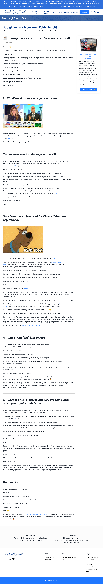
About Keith (74, 12)
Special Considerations (90, 563)
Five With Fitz (34, 12)
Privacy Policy (90, 559)
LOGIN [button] (84, 12)
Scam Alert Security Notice (91, 570)
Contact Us (47, 562)
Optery (59, 12)
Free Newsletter (49, 557)
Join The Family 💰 (88, 90)
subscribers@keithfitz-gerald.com (64, 540)
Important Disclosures (92, 567)
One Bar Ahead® (46, 12)
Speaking (66, 12)
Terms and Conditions (92, 557)
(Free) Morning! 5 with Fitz (68, 557)
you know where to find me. (31, 325)
